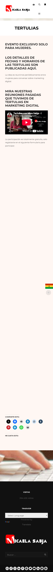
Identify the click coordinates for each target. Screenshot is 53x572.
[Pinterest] (22, 568)
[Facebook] (11, 568)
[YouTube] (34, 568)
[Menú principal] (39, 13)
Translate (26, 524)
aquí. (32, 68)
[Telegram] (45, 568)
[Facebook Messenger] (42, 568)
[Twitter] (30, 568)
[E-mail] (7, 568)
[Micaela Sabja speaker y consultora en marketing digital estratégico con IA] (18, 9)
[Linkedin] (18, 568)
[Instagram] (15, 568)
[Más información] (45, 4)
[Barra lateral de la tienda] (33, 4)
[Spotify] (26, 568)
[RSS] (38, 568)
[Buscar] (39, 4)
